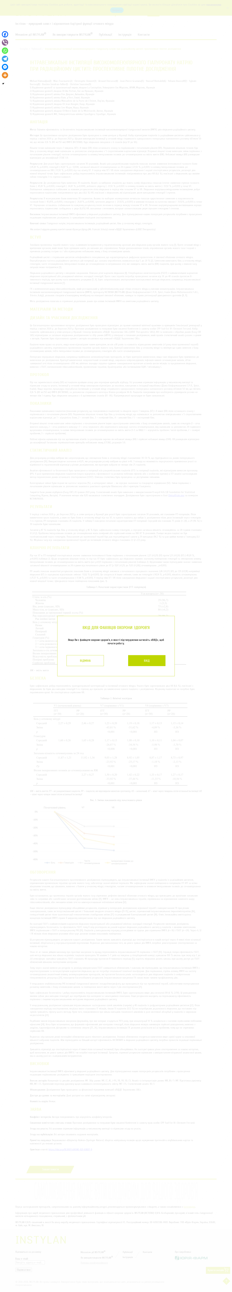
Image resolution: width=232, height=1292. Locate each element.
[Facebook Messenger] (5, 67)
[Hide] (3, 83)
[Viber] (5, 42)
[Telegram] (5, 59)
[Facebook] (5, 34)
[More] (5, 75)
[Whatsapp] (5, 50)
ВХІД (147, 661)
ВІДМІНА (85, 661)
